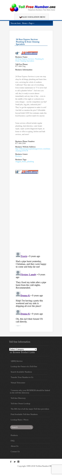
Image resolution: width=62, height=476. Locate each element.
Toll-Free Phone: (21, 64)
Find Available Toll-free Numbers (24, 414)
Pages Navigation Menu (33, 17)
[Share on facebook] (10, 461)
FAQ (12, 441)
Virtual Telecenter (18, 383)
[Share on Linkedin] (18, 461)
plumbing (30, 162)
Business (18, 156)
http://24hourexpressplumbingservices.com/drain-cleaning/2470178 (33, 150)
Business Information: (24, 70)
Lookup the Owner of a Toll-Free (24, 366)
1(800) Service (17, 361)
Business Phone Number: (25, 141)
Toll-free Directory (18, 398)
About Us (14, 446)
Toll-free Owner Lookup (20, 403)
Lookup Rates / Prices (19, 420)
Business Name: (21, 57)
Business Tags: (21, 160)
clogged (18, 162)
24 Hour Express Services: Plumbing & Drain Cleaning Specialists (29, 60)
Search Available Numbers (21, 372)
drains (24, 162)
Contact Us (15, 451)
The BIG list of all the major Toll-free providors (30, 409)
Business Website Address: (25, 147)
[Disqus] (31, 211)
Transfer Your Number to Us (22, 377)
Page (31, 23)
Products (14, 435)
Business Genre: (21, 154)
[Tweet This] (14, 461)
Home (24, 23)
